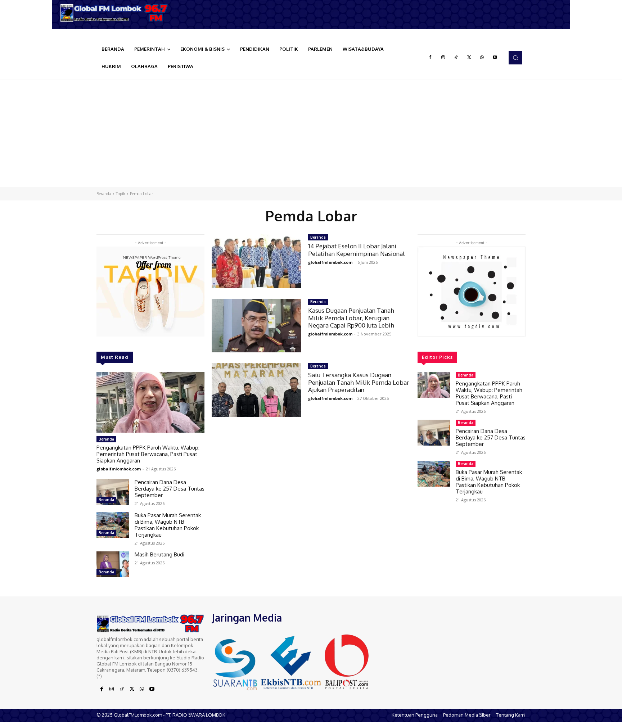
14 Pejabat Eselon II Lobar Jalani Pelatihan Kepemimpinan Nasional (356, 249)
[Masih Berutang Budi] (112, 564)
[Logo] (116, 13)
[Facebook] (430, 57)
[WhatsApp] (481, 57)
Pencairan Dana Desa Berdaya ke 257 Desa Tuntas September (169, 488)
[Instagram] (443, 57)
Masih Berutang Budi (159, 554)
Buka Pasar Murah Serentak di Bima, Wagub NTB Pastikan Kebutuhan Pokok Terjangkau (168, 525)
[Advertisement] (311, 132)
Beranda (103, 193)
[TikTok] (456, 57)
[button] (515, 57)
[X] (469, 57)
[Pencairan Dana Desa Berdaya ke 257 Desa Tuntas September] (112, 492)
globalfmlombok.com (118, 468)
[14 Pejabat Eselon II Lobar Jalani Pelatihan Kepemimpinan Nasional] (256, 261)
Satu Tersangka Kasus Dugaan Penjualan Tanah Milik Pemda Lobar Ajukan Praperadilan (358, 382)
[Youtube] (494, 57)
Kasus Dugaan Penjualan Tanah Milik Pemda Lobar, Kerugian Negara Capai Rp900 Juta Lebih (351, 318)
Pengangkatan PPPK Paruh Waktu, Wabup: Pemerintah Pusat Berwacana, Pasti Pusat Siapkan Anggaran (147, 454)
